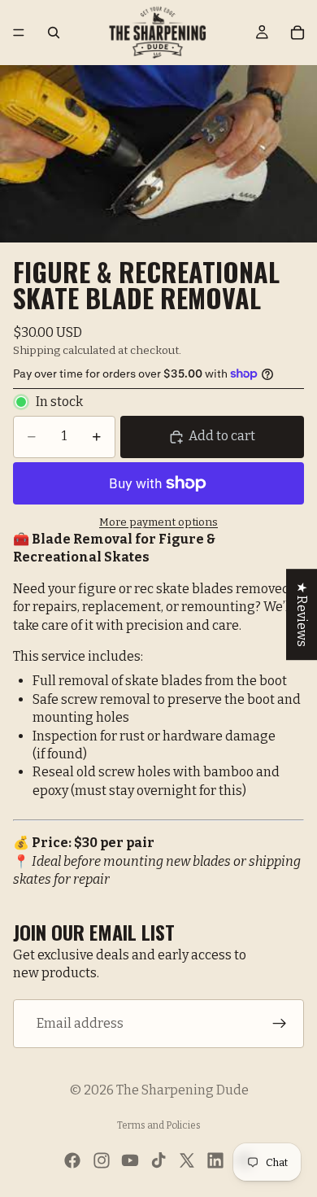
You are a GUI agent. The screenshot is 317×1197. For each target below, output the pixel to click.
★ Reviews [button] (302, 614)
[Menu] (18, 32)
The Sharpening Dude (182, 1090)
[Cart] (297, 32)
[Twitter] (187, 1160)
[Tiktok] (158, 1160)
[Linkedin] (215, 1160)
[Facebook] (72, 1160)
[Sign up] (280, 1024)
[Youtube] (130, 1160)
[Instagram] (101, 1160)
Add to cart (222, 435)
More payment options (158, 522)
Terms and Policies (159, 1125)
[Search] (54, 32)
